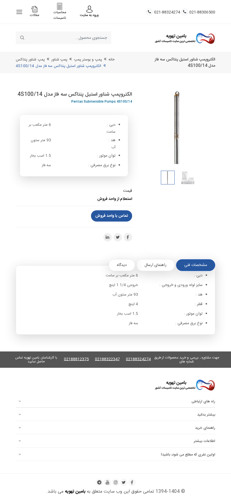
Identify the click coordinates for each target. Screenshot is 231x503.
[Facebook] (132, 482)
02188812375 (76, 359)
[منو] (19, 11)
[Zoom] (178, 127)
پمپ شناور (59, 60)
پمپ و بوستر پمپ (88, 60)
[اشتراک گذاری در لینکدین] (107, 237)
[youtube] (107, 482)
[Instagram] (115, 482)
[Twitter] (123, 482)
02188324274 (138, 359)
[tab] (195, 265)
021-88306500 (202, 12)
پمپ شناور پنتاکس (30, 60)
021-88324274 (167, 12)
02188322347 (107, 359)
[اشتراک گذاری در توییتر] (118, 237)
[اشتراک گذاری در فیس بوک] (128, 237)
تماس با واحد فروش (111, 216)
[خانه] (184, 38)
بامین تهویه (75, 491)
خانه (111, 60)
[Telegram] (99, 482)
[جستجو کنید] (22, 37)
